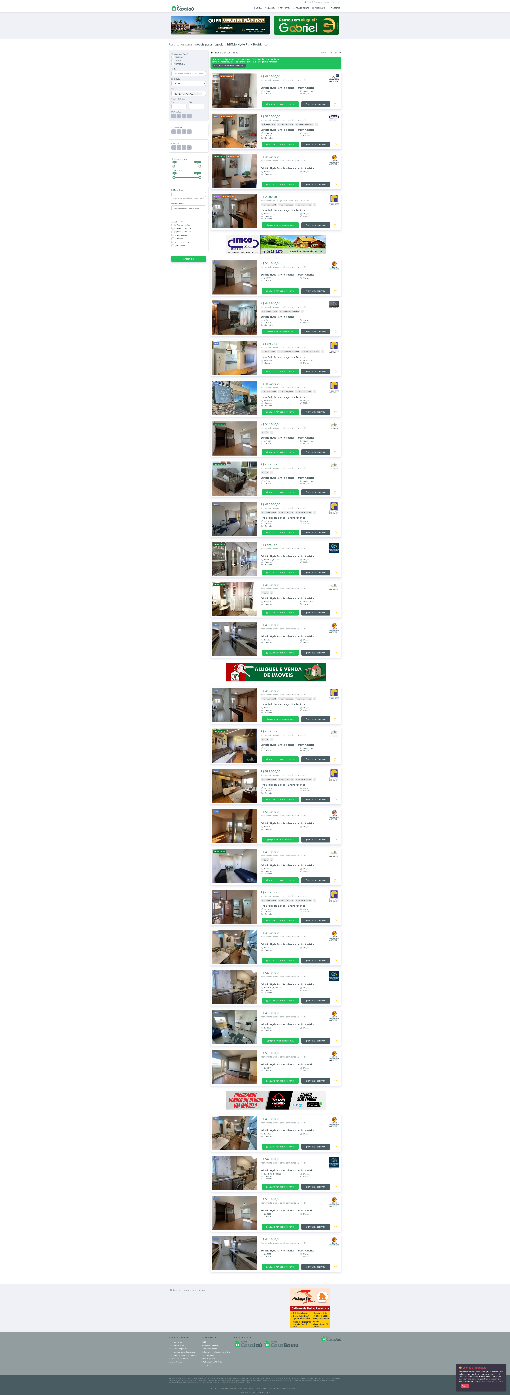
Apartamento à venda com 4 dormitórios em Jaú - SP (284, 120)
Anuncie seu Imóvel (209, 1348)
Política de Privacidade (211, 1362)
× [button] (200, 94)
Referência (178, 190)
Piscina (180, 238)
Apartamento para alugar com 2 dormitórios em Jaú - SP (285, 200)
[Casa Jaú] (248, 1344)
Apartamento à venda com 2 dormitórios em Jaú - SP (284, 160)
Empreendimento (184, 232)
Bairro (175, 89)
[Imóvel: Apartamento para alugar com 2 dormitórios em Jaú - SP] (234, 211)
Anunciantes (179, 203)
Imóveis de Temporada (178, 1348)
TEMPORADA (180, 64)
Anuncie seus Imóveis (332, 2)
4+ (189, 116)
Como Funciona (207, 1355)
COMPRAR (179, 57)
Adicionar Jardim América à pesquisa (230, 66)
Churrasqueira (183, 242)
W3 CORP (265, 1392)
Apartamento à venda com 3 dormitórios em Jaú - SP (284, 80)
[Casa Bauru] (281, 1344)
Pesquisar (189, 259)
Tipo (176, 69)
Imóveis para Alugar (177, 1345)
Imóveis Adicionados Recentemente (183, 1352)
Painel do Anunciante (314, 2)
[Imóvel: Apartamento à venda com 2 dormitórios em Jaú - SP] (234, 171)
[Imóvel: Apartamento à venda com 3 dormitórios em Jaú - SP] (234, 90)
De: (172, 102)
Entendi (465, 1386)
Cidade (177, 79)
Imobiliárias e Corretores (179, 1358)
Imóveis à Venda (175, 1342)
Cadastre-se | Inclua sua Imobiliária (215, 1352)
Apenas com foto (184, 225)
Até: (190, 102)
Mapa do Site (207, 1365)
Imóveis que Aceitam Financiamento (183, 1355)
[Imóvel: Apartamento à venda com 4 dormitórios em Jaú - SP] (234, 131)
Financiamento (182, 235)
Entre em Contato (176, 1362)
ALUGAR (178, 60)
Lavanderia (181, 245)
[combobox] (188, 73)
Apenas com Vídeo (184, 228)
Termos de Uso (208, 1358)
